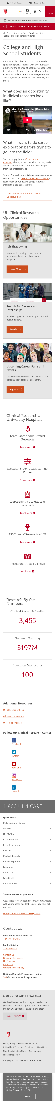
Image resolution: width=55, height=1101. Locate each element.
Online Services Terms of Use (19, 1090)
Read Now (26, 571)
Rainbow (20, 11)
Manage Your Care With (21, 913)
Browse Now (26, 480)
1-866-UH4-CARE (22, 806)
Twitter (15, 755)
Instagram (17, 779)
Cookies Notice (41, 1079)
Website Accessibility (13, 967)
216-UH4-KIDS (10, 948)
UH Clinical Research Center (35, 178)
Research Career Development (27, 33)
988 (5, 977)
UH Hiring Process (12, 722)
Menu (50, 13)
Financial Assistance (13, 958)
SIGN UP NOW (13, 1016)
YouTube (16, 767)
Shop (34, 11)
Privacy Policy (20, 1079)
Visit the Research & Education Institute (27, 21)
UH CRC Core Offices (13, 709)
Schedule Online (39, 3)
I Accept (27, 1096)
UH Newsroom (10, 961)
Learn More (15, 269)
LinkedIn (16, 791)
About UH (8, 964)
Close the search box (44, 11)
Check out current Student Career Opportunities (24, 195)
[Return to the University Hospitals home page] (5, 11)
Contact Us (8, 954)
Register (14, 389)
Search (13, 329)
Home (4, 33)
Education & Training (13, 716)
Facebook (16, 744)
